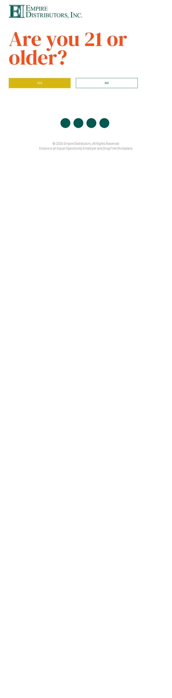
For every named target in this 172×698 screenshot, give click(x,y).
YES (39, 83)
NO (107, 83)
